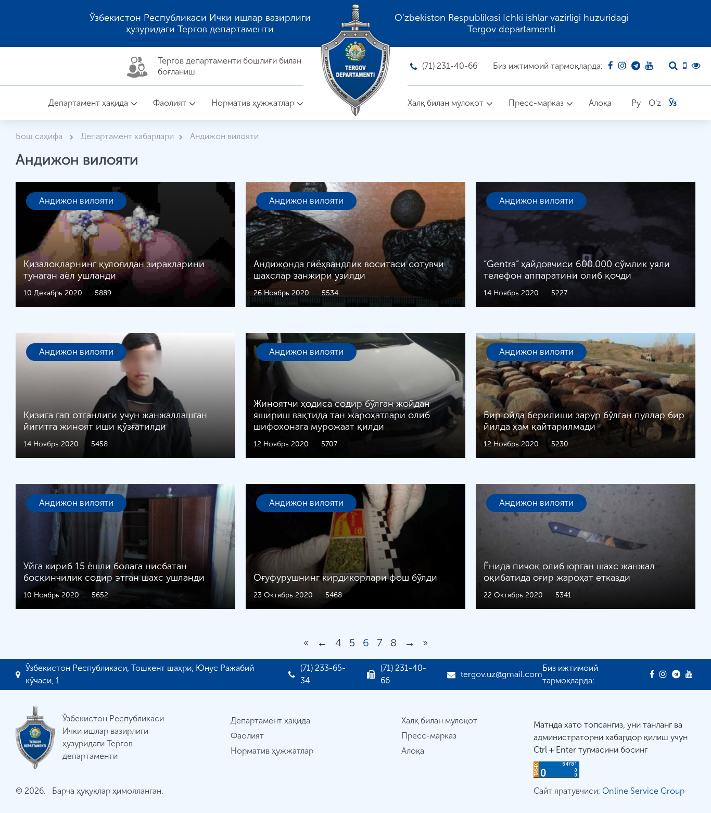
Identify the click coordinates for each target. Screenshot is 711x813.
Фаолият (169, 103)
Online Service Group (643, 791)
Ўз (673, 103)
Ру (636, 103)
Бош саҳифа (40, 136)
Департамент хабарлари (127, 136)
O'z (655, 103)
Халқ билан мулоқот (446, 103)
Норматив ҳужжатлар (252, 103)
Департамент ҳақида (88, 103)
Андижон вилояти (76, 200)
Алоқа (600, 103)
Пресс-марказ (536, 103)
